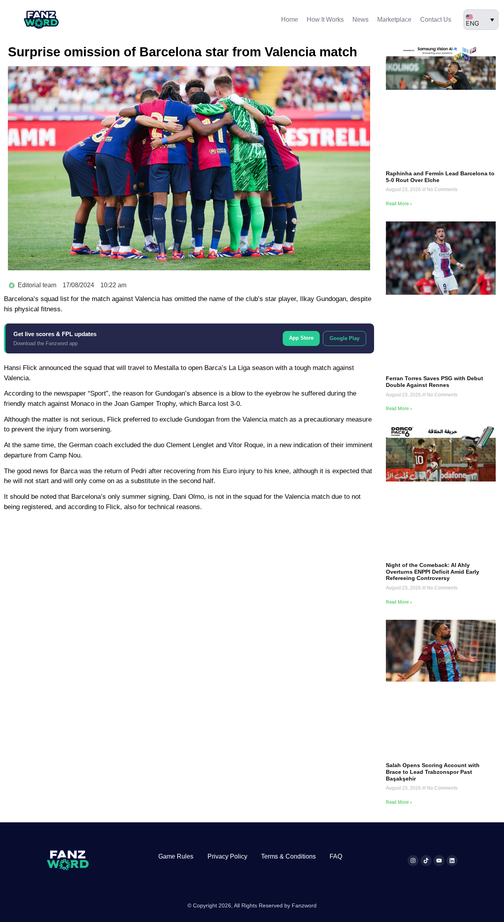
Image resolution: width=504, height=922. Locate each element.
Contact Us (435, 19)
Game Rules (175, 856)
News (360, 19)
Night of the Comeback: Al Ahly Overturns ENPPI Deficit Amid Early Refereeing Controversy (432, 572)
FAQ (336, 856)
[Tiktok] (426, 860)
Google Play (344, 338)
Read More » (399, 203)
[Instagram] (413, 860)
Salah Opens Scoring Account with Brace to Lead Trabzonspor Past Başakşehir (433, 772)
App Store (301, 338)
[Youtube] (439, 860)
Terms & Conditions (288, 856)
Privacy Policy (227, 856)
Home (289, 19)
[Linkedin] (452, 860)
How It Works (325, 19)
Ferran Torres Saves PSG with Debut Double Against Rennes (434, 381)
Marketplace (394, 19)
